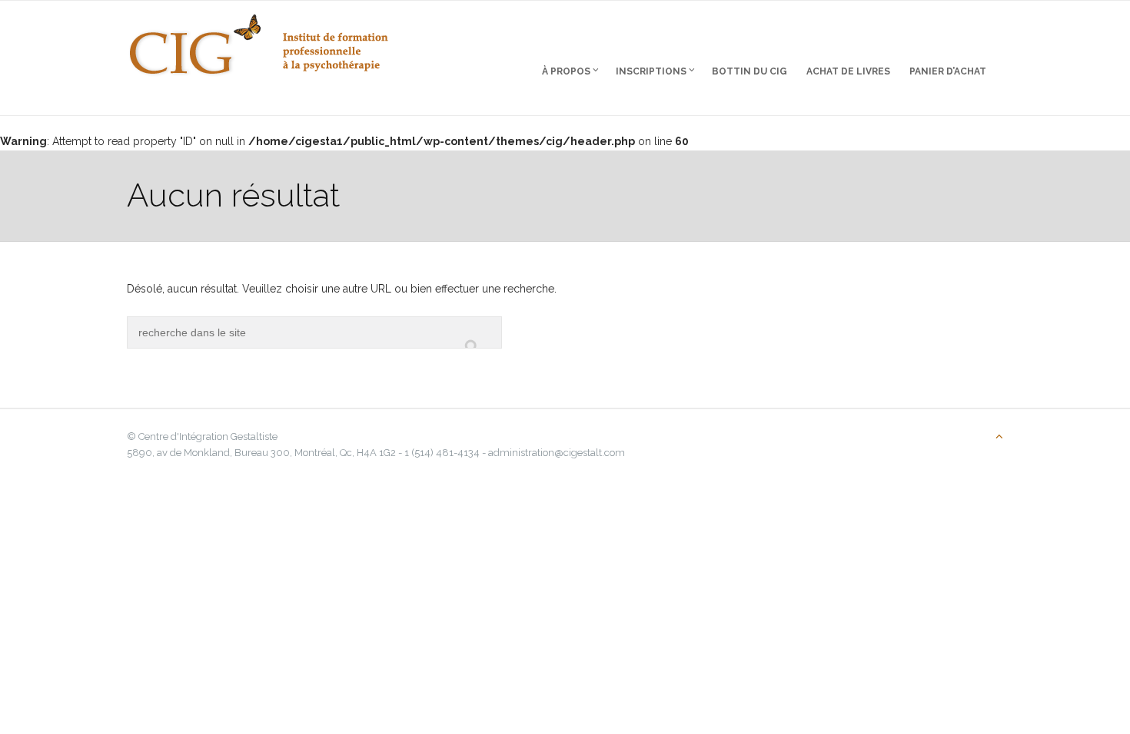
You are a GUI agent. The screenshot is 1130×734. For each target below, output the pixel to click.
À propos (566, 71)
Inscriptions (651, 71)
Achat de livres (848, 71)
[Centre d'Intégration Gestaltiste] (259, 38)
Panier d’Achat (947, 71)
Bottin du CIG (749, 71)
